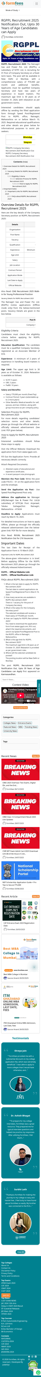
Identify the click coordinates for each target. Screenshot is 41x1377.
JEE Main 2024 (7, 1311)
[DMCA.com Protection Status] (33, 1366)
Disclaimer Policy (8, 1270)
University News (10, 731)
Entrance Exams (24, 723)
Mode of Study (12, 10)
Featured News (10, 727)
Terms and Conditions (10, 1276)
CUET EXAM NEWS (8, 1300)
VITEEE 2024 (6, 1314)
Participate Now (20, 707)
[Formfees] (12, 3)
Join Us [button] (6, 1295)
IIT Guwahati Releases (10, 1308)
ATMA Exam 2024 (8, 1283)
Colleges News (10, 723)
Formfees (9, 37)
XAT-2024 (5, 1349)
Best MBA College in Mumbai (15, 974)
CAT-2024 (5, 1344)
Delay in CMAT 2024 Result (12, 1306)
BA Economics (7, 1331)
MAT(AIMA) (5, 1338)
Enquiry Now (39, 688)
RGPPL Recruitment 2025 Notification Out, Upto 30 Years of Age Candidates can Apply (20, 668)
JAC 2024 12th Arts (8, 1303)
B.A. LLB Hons (6, 1323)
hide (25, 162)
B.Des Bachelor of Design (11, 1329)
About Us (5, 1265)
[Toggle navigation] (37, 3)
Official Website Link (20, 572)
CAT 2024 (5, 1285)
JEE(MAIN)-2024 (7, 1352)
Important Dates (10, 189)
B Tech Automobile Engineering (14, 1321)
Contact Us (5, 1268)
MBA (20, 727)
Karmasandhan (8, 674)
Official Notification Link (21, 575)
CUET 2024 (5, 1291)
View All (36, 756)
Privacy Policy (6, 1273)
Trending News (31, 727)
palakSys (6, 1364)
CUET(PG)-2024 (7, 1341)
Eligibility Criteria (16, 176)
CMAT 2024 (5, 1288)
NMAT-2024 (6, 1346)
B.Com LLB (5, 1326)
